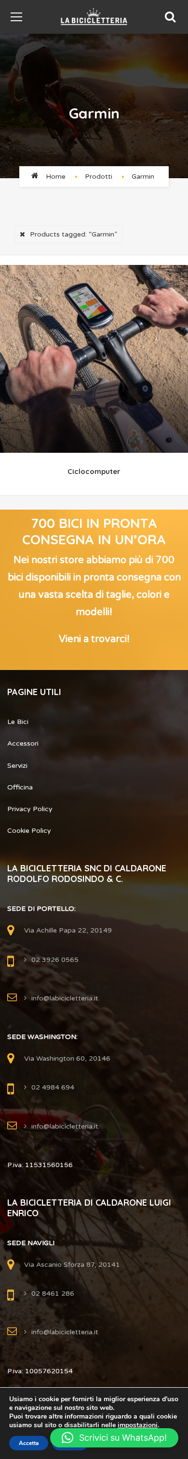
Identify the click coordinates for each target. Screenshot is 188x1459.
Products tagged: (73, 234)
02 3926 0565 (55, 960)
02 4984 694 (52, 1087)
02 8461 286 (52, 1293)
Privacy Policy (30, 809)
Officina (20, 787)
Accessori (23, 743)
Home (56, 176)
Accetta (29, 1443)
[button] (114, 1437)
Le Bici (17, 722)
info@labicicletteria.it (64, 998)
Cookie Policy (29, 831)
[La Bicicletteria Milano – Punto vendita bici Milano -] (94, 17)
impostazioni (138, 1425)
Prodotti (98, 176)
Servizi (17, 766)
